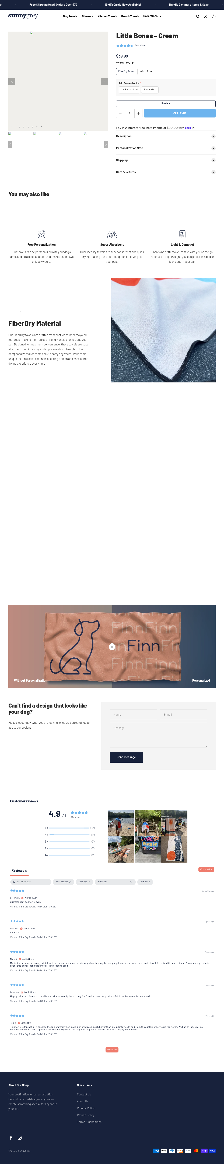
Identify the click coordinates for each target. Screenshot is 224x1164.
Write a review (206, 869)
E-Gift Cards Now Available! (109, 4)
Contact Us (84, 1094)
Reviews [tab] (19, 871)
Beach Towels (130, 16)
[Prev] (11, 81)
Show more (112, 1050)
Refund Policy (85, 1115)
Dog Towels (70, 16)
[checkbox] (145, 882)
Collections (150, 16)
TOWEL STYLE (125, 63)
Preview (166, 103)
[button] (70, 828)
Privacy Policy (86, 1108)
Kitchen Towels (107, 16)
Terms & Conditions (89, 1121)
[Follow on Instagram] (19, 1137)
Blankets (87, 16)
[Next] (104, 81)
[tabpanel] (112, 967)
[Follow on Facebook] (10, 1137)
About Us (82, 1101)
